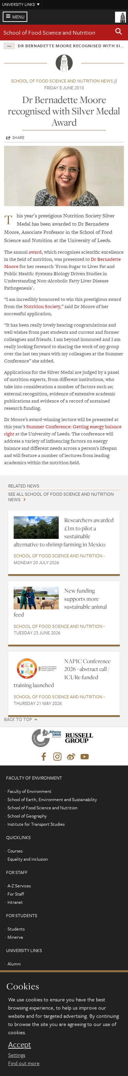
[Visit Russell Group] (80, 739)
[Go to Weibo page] (71, 757)
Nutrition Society (42, 306)
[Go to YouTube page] (85, 757)
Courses (15, 850)
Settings (16, 1055)
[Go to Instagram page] (57, 757)
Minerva (15, 937)
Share (18, 137)
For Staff (16, 893)
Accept (19, 1044)
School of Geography (27, 815)
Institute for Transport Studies (36, 824)
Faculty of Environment (30, 791)
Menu (18, 16)
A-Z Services (19, 885)
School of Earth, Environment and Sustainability (52, 799)
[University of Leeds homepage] (120, 16)
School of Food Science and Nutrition (49, 32)
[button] (119, 32)
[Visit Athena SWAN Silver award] (47, 739)
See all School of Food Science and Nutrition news (61, 497)
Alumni (14, 963)
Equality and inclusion (28, 859)
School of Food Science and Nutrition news (62, 80)
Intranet (15, 902)
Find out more (24, 1063)
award (35, 252)
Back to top (18, 719)
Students (16, 928)
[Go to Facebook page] (44, 757)
